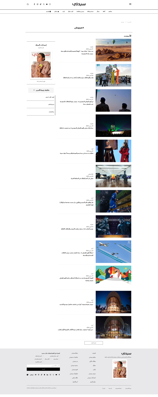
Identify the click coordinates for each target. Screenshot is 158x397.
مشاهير (110, 11)
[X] (43, 4)
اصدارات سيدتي (91, 378)
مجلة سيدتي (75, 353)
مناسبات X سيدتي (73, 357)
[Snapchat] (46, 4)
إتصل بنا (103, 388)
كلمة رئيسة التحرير (42, 90)
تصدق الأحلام (51, 104)
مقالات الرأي (93, 361)
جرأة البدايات (51, 112)
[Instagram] (37, 4)
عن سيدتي (75, 361)
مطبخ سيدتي (92, 357)
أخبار (92, 198)
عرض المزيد (93, 343)
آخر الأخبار (75, 382)
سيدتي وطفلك (80, 11)
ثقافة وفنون (90, 174)
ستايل (94, 365)
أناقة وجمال (47, 359)
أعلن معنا (110, 388)
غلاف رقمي (75, 378)
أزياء (92, 149)
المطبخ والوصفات (38, 359)
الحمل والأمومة (38, 362)
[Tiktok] (40, 4)
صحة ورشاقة (90, 11)
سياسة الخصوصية (119, 388)
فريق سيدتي (75, 369)
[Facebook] (34, 4)
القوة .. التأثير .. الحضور (50, 97)
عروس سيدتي (92, 373)
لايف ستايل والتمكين (54, 356)
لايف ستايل (70, 11)
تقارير (94, 369)
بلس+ (63, 11)
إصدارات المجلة (41, 45)
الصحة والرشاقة (38, 356)
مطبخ (55, 11)
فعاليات (91, 47)
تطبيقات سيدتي (74, 373)
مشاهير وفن (55, 359)
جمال (98, 11)
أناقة (104, 11)
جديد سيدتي (74, 365)
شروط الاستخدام (128, 388)
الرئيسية (129, 22)
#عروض (79, 27)
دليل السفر (93, 382)
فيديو (47, 11)
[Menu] (130, 4)
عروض (122, 22)
